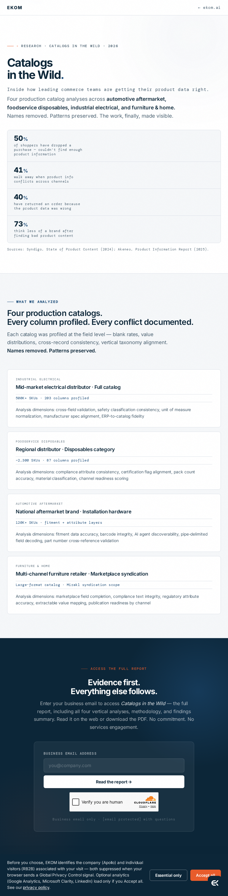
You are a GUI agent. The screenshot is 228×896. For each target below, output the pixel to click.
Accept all (205, 875)
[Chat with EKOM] (215, 883)
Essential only (168, 875)
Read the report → (114, 781)
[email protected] (122, 819)
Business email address (70, 753)
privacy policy (36, 887)
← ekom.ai (209, 7)
